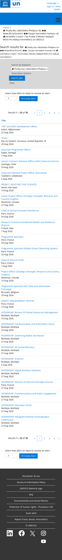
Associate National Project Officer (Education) (24, 172)
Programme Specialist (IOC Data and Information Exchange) (25, 288)
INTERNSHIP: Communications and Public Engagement (28, 393)
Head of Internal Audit (12, 260)
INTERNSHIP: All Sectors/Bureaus (17, 347)
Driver (4, 138)
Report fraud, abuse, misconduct (31, 519)
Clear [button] (12, 82)
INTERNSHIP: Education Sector (16, 405)
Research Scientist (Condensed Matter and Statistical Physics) (28, 224)
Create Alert (29, 98)
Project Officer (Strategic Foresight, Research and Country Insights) (30, 273)
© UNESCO (31, 525)
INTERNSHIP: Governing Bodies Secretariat (22, 335)
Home (6, 27)
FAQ (31, 494)
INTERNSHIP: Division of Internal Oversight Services (27, 382)
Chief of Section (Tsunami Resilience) (20, 210)
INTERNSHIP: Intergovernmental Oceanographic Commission (25, 418)
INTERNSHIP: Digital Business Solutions (21, 370)
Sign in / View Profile (53, 8)
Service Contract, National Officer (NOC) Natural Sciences (30, 161)
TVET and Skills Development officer (19, 126)
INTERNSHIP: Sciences (12, 358)
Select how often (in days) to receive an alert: (27, 93)
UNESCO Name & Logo (31, 488)
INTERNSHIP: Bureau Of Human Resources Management (29, 312)
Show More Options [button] (21, 73)
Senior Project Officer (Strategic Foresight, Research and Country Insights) (29, 197)
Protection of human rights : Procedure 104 (31, 506)
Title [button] (3, 120)
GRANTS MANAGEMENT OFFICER (17, 300)
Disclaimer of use (31, 476)
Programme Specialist (12, 236)
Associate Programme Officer (16, 149)
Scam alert (31, 513)
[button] (31, 20)
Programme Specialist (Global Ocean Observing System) (29, 248)
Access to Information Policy (31, 482)
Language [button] (52, 3)
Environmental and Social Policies (31, 500)
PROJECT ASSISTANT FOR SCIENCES (19, 184)
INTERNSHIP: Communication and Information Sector (28, 324)
